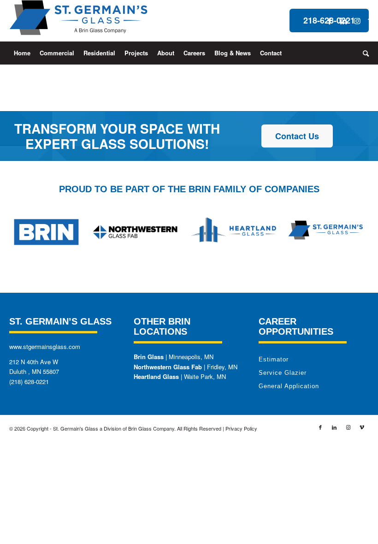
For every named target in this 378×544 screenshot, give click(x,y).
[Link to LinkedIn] (343, 21)
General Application (289, 386)
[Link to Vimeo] (371, 21)
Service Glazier (283, 372)
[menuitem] (22, 53)
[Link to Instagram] (357, 21)
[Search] (363, 53)
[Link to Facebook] (330, 21)
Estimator (274, 359)
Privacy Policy (241, 428)
